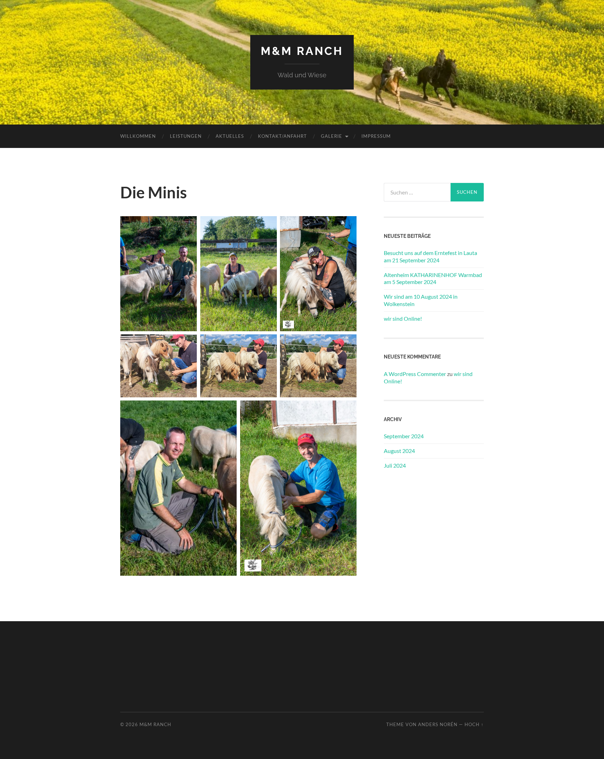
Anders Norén (438, 724)
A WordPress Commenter (415, 373)
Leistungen (186, 136)
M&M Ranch (302, 50)
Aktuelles (230, 136)
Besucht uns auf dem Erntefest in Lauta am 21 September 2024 (430, 256)
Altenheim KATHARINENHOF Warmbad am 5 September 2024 (433, 278)
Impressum (376, 136)
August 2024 (399, 450)
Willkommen (138, 136)
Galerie (331, 136)
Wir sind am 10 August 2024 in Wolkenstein (421, 300)
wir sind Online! (403, 318)
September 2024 (404, 436)
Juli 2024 (395, 465)
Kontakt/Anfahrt (282, 136)
